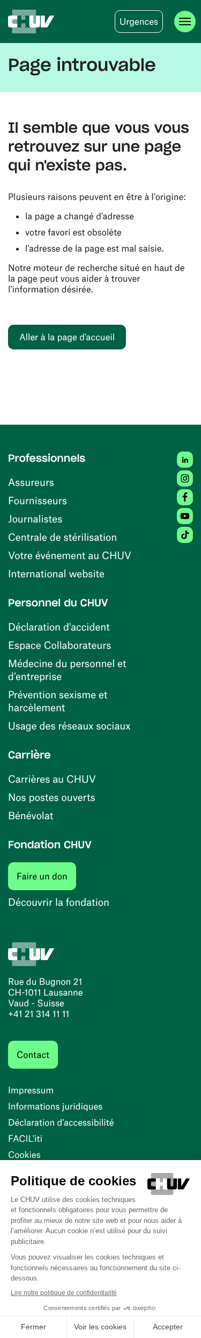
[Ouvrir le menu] (185, 21)
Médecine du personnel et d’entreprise (67, 669)
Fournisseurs (37, 500)
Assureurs (31, 482)
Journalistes (35, 518)
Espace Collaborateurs (59, 645)
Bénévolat (30, 815)
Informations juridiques (55, 1106)
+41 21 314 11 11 (38, 1013)
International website (56, 573)
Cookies (24, 1154)
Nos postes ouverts (51, 797)
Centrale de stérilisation (62, 537)
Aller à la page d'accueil (67, 337)
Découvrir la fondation (58, 902)
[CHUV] (31, 21)
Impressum (31, 1090)
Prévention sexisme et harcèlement (57, 700)
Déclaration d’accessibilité (61, 1122)
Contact (33, 1054)
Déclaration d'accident (59, 626)
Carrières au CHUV (52, 778)
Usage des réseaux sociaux (69, 725)
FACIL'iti (25, 1138)
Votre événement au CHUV (69, 555)
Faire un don (46, 876)
